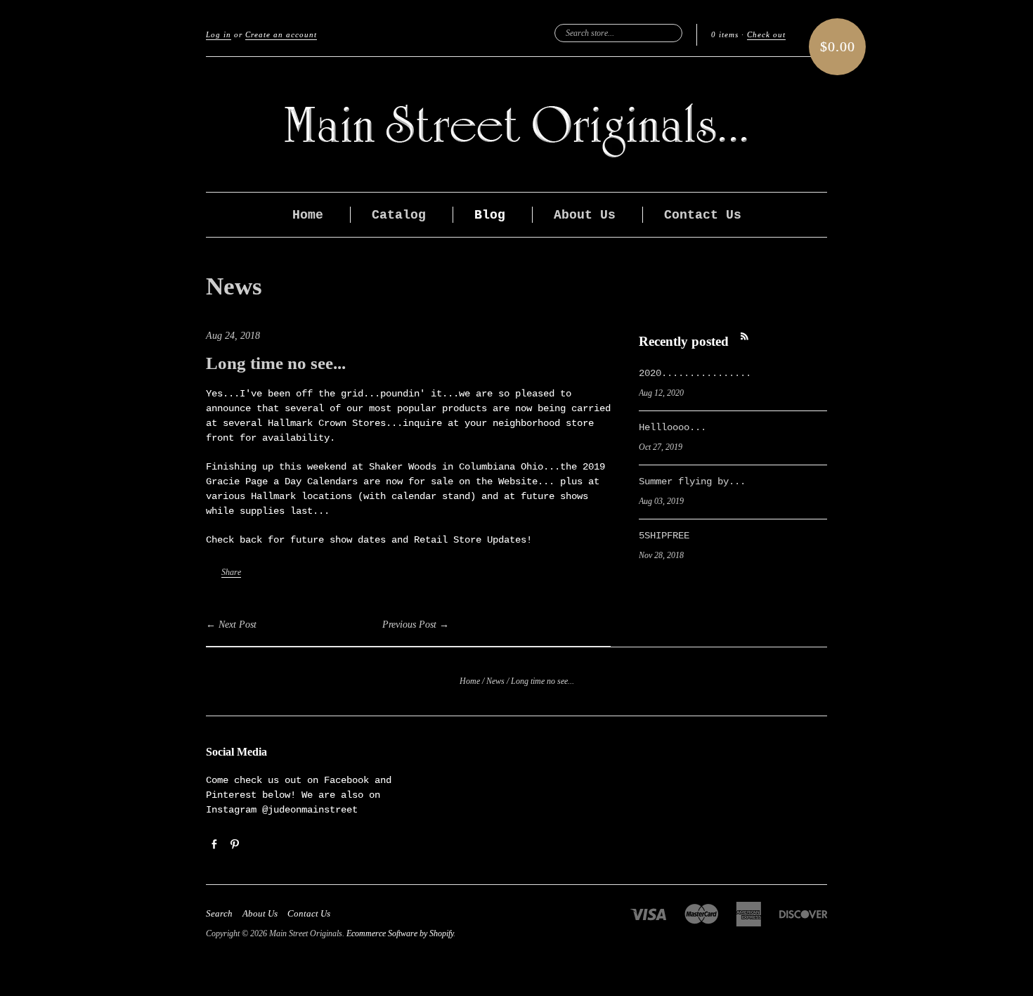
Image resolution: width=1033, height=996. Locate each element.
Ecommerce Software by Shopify (399, 933)
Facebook (214, 844)
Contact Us (702, 215)
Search (219, 914)
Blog (489, 215)
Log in (218, 34)
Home (307, 215)
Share (231, 572)
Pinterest (234, 844)
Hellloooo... (672, 427)
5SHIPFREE (664, 535)
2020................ (695, 373)
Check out (766, 34)
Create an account (281, 34)
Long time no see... (276, 363)
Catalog (399, 215)
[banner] (516, 124)
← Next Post (231, 624)
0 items (725, 34)
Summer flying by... (692, 481)
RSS (744, 336)
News (234, 286)
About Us (585, 215)
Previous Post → (415, 624)
